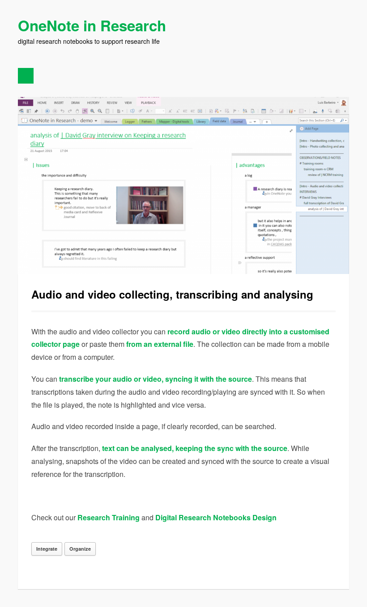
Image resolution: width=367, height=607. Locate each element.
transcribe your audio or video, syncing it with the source (155, 379)
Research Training (109, 517)
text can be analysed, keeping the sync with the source (194, 448)
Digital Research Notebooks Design (216, 517)
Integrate (46, 548)
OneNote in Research (92, 25)
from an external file (159, 344)
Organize (80, 548)
